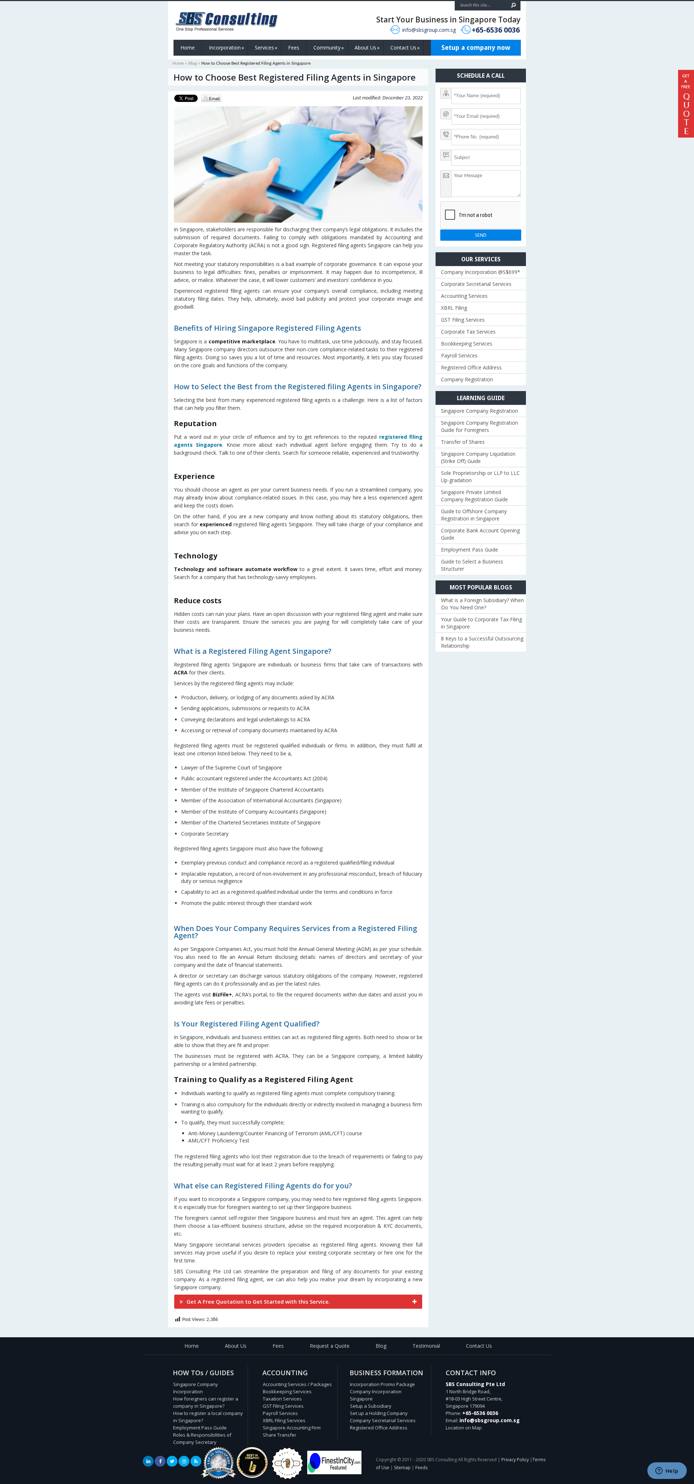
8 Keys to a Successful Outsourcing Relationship (482, 642)
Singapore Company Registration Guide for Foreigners (479, 426)
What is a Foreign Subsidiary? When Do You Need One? (482, 604)
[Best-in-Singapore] (287, 1478)
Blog (192, 63)
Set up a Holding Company (379, 1413)
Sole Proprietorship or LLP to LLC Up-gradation (480, 476)
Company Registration (467, 379)
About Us (367, 47)
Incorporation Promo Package (382, 1384)
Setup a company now (475, 47)
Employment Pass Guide (469, 549)
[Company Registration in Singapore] (252, 1476)
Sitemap (402, 1467)
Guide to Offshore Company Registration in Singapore (474, 515)
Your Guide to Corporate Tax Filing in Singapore (481, 623)
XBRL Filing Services (284, 1420)
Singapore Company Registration (479, 410)
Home (187, 47)
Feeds (421, 1467)
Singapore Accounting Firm (292, 1427)
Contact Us (405, 47)
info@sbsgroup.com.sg (429, 29)
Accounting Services (464, 295)
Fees (293, 47)
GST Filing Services (463, 319)
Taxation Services (282, 1398)
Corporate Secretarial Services (476, 283)
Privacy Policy (515, 1460)
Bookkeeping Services (466, 343)
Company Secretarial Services (383, 1420)
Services (266, 47)
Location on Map (464, 1427)
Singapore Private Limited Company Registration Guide (474, 496)
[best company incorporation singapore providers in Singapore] (334, 1472)
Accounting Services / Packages (297, 1384)
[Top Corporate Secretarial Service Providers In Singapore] (219, 1479)
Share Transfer (279, 1435)
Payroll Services (459, 355)
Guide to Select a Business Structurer (472, 565)
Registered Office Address (471, 367)
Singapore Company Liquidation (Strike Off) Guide (478, 457)
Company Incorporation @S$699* (480, 272)
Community (328, 47)
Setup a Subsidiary (370, 1406)
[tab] (298, 1302)
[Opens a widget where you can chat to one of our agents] (667, 1471)
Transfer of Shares (463, 441)
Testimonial (426, 1345)
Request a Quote (330, 1345)
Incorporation (226, 47)
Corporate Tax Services (468, 331)
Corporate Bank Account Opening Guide (480, 534)
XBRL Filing (454, 307)
